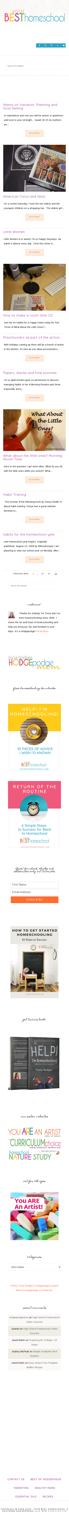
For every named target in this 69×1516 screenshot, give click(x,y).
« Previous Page (20, 574)
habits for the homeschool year (29, 534)
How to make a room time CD (28, 315)
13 (42, 574)
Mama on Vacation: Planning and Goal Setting (30, 106)
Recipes (48, 1496)
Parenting (21, 1488)
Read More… (43, 631)
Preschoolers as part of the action (31, 337)
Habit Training (14, 495)
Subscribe (34, 899)
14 (49, 574)
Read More (34, 133)
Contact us (16, 1479)
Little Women (14, 232)
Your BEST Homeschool (35, 14)
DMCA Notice (58, 1511)
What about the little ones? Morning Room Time (32, 457)
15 (56, 574)
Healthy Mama (45, 1488)
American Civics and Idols (24, 196)
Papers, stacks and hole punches (30, 373)
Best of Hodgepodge (46, 1479)
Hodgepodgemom (18, 1317)
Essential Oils (26, 1496)
